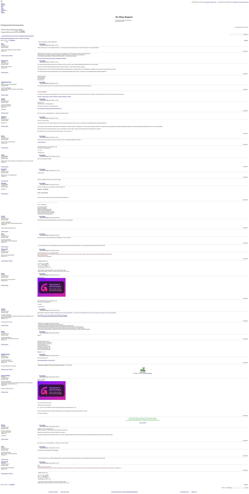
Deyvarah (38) (193, 2)
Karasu (2, 135)
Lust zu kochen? (142, 422)
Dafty (2, 43)
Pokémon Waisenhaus (147, 373)
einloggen (13, 29)
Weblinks (3, 12)
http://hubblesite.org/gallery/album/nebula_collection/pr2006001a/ (54, 316)
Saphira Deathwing (5, 354)
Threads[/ (69, 96)
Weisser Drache (4, 60)
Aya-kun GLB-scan (42, 142)
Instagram (55, 96)
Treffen (2, 9)
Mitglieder (22, 36)
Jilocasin (3, 98)
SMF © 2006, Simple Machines (130, 491)
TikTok (50, 96)
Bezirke (2, 5)
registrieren (20, 29)
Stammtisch (21, 38)
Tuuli (2, 233)
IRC (2, 6)
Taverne (16, 38)
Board (2, 3)
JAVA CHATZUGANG (15, 36)
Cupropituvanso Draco (6, 82)
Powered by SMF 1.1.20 (116, 491)
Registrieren (31, 36)
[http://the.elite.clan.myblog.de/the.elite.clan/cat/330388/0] (11, 260)
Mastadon (64, 96)
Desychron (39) (228, 2)
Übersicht (4, 36)
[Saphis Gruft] (11, 369)
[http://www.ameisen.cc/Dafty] (11, 55)
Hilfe (7, 36)
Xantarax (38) (235, 2)
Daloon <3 (40, 351)
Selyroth (3, 216)
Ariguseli (3, 308)
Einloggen (27, 36)
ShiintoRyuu (4, 116)
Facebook (60, 96)
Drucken (246, 40)
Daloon (2, 331)
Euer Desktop (26, 38)
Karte (2, 11)
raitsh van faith (4, 249)
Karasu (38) (241, 2)
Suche (9, 36)
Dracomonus (4, 169)
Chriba (2, 154)
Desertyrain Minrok (5, 375)
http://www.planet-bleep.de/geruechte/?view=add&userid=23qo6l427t (52, 58)
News (2, 8)
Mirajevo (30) (199, 2)
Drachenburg (3, 10)
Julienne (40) (221, 2)
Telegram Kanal (45, 96)
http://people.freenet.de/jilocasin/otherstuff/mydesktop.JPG (49, 108)
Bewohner (3, 4)
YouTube (39, 96)
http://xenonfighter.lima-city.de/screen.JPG (46, 360)
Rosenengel (3, 183)
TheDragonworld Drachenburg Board (7, 38)
